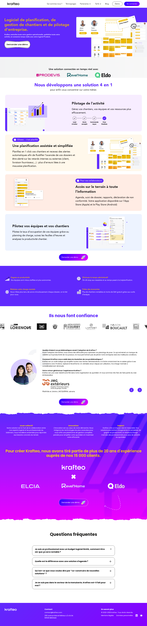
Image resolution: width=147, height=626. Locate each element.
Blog (107, 4)
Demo (117, 4)
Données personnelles (124, 615)
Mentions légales (107, 615)
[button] (85, 3)
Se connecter (132, 4)
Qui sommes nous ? (54, 4)
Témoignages (71, 4)
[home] (13, 3)
